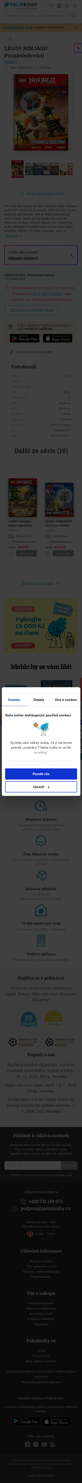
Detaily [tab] (39, 700)
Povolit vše (41, 774)
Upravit (38, 787)
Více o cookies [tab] (66, 700)
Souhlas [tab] (14, 700)
